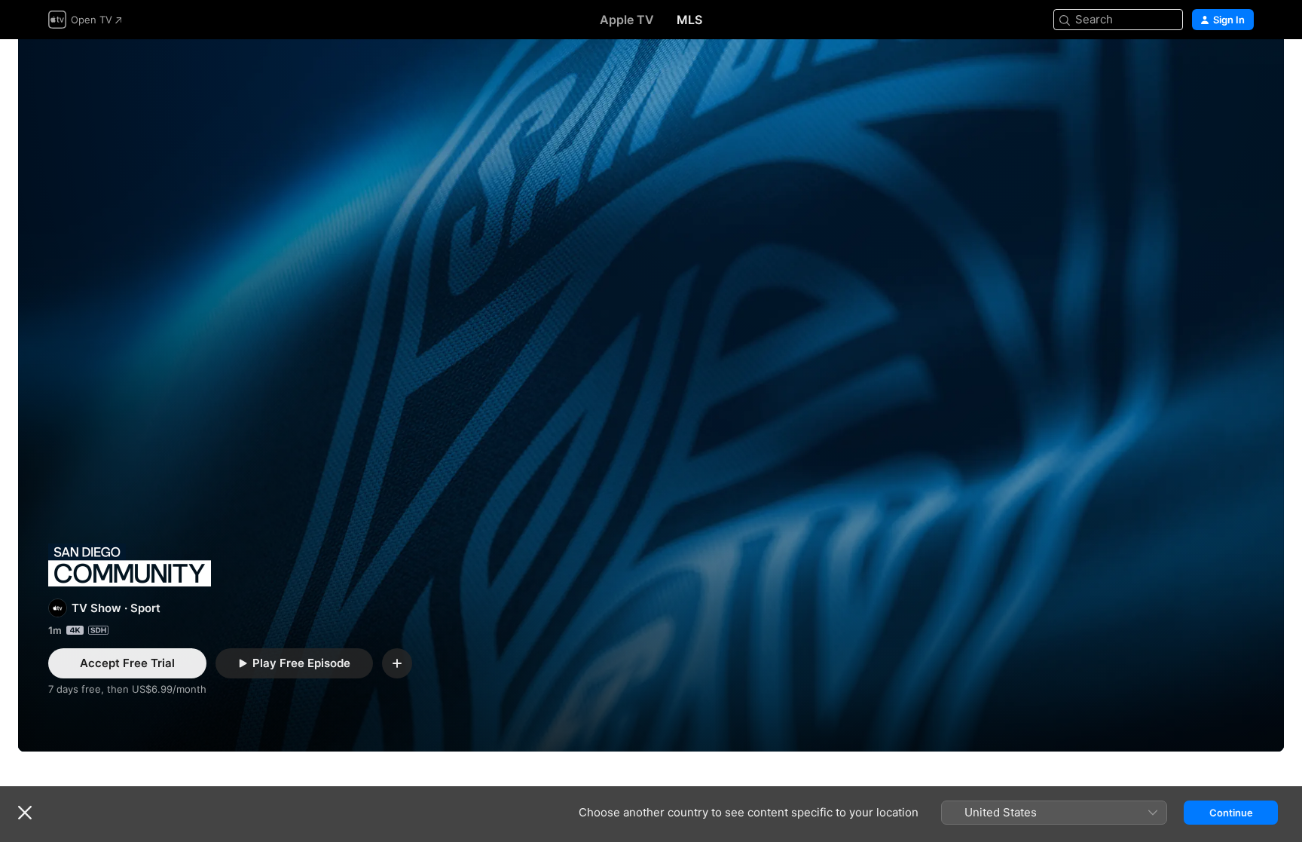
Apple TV (627, 19)
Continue (1231, 813)
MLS (689, 19)
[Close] (25, 812)
